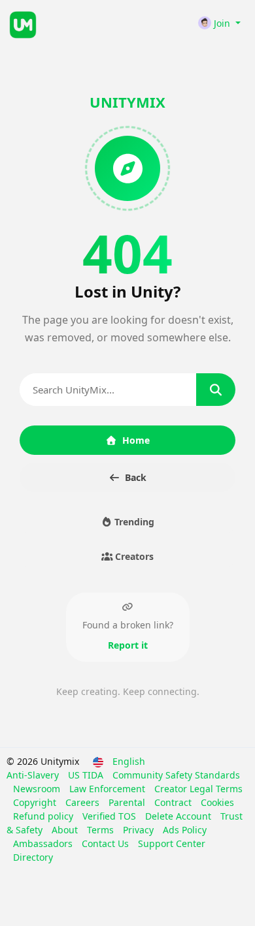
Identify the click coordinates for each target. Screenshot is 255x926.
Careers (83, 802)
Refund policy (44, 816)
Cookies (217, 802)
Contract (174, 802)
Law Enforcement (108, 788)
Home (136, 440)
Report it (128, 645)
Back (135, 477)
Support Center (171, 843)
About (66, 830)
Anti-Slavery (34, 775)
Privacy (139, 830)
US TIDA (87, 775)
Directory (33, 857)
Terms (101, 830)
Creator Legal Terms (198, 788)
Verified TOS (110, 816)
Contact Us (106, 843)
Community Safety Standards (176, 775)
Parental (128, 802)
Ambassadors (44, 843)
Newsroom (38, 788)
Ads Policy (185, 830)
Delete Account (179, 816)
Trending (133, 522)
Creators (133, 556)
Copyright (36, 802)
